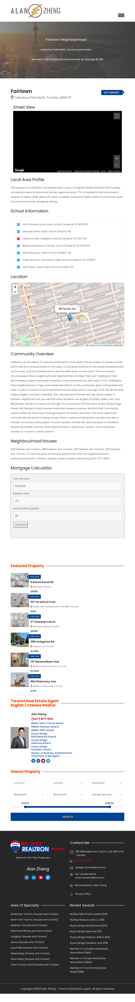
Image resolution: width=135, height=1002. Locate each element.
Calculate (20, 524)
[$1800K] (109, 807)
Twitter (48, 761)
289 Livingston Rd (42, 641)
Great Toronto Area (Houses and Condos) (35, 964)
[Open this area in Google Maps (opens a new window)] (19, 170)
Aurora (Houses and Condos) (27, 942)
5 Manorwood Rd (41, 582)
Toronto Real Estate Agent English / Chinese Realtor (35, 703)
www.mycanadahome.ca (89, 877)
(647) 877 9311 (42, 718)
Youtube (43, 761)
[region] (67, 141)
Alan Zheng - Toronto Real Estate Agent (66, 988)
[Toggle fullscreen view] (117, 116)
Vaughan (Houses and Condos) (29, 936)
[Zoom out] (117, 165)
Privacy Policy (83, 894)
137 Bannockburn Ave (44, 661)
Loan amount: (21, 478)
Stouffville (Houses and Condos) (29, 947)
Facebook (38, 761)
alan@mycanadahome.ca (90, 867)
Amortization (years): (26, 508)
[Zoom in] (117, 158)
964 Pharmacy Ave (43, 681)
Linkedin (33, 761)
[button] (70, 318)
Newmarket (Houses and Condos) (30, 959)
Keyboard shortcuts (64, 171)
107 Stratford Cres (42, 602)
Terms (103, 171)
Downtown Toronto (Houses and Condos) (35, 914)
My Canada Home (85, 874)
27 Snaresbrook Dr (43, 621)
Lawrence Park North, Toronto (59, 49)
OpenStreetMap (105, 345)
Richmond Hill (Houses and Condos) (31, 931)
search (67, 817)
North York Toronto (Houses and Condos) (34, 919)
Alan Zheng (38, 714)
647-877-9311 (83, 860)
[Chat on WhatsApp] (4, 998)
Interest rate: (21, 493)
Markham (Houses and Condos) (29, 925)
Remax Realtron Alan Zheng (91, 885)
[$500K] (25, 807)
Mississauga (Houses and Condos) (30, 953)
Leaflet (91, 345)
